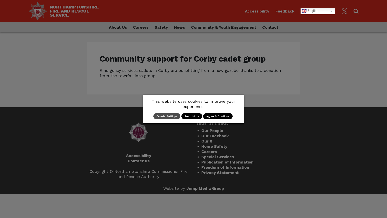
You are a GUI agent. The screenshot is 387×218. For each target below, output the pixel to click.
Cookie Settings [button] (166, 116)
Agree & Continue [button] (218, 116)
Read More (191, 116)
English (312, 11)
